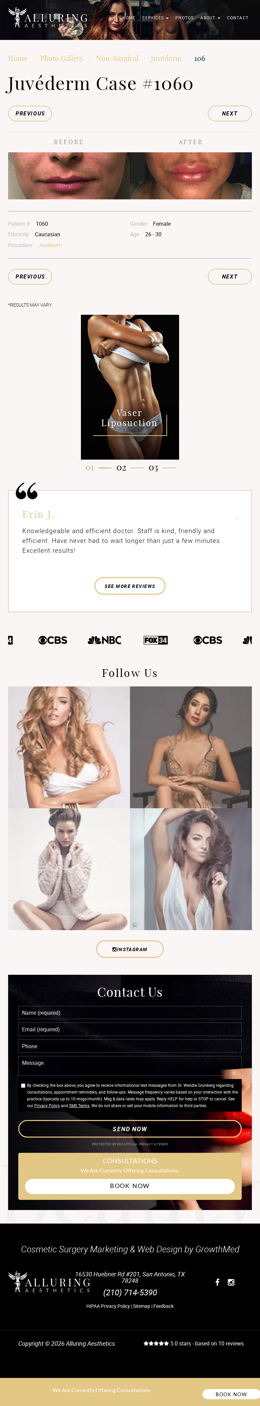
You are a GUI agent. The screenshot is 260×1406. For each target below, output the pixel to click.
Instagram (132, 949)
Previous (30, 113)
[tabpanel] (130, 387)
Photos (184, 17)
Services (153, 17)
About (208, 17)
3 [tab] (156, 467)
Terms (162, 1144)
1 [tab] (92, 467)
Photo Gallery (62, 58)
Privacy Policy (47, 1105)
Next (230, 113)
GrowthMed (217, 1249)
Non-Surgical (117, 58)
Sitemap (141, 1306)
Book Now (130, 1186)
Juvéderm (166, 58)
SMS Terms (79, 1105)
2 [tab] (124, 467)
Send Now (130, 1129)
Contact (237, 17)
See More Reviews (130, 586)
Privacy (146, 1144)
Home (129, 17)
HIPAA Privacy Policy (108, 1306)
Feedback (163, 1306)
